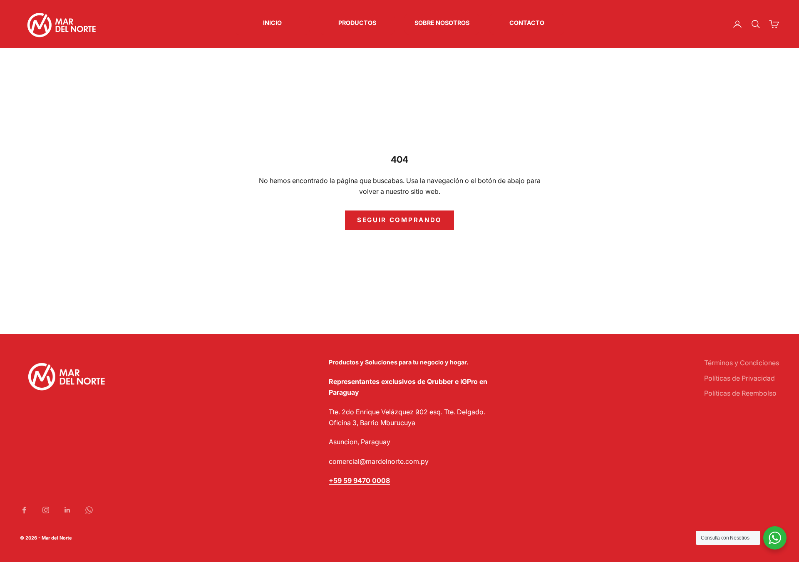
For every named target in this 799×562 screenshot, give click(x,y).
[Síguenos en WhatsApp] (89, 510)
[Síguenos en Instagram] (46, 510)
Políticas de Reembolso (740, 393)
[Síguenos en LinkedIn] (67, 510)
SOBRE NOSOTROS (441, 22)
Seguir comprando (399, 220)
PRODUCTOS (357, 22)
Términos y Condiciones (741, 363)
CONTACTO (526, 22)
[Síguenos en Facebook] (24, 510)
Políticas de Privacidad (739, 378)
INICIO (272, 22)
